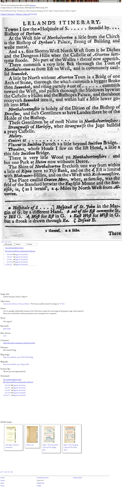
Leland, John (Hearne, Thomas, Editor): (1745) (33, 304)
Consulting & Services (43, 477)
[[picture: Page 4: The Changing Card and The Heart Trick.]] (72, 434)
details (33, 14)
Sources (22, 1)
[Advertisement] (17, 279)
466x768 (9, 262)
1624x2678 (8, 264)
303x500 (9, 254)
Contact (2, 480)
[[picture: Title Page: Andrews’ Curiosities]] (13, 434)
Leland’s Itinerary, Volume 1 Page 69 (15, 14)
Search (50, 1)
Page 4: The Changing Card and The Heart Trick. (71, 447)
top (12, 472)
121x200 (9, 259)
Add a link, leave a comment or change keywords (19, 343)
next (9, 242)
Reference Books (77, 477)
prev (3, 242)
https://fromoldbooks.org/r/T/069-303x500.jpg (18, 357)
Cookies (39, 485)
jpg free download (22, 254)
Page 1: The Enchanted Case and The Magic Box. (50, 447)
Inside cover (30, 445)
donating (33, 5)
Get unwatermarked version (14, 248)
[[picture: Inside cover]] (32, 434)
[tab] (9, 244)
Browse (16, 1)
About (35, 1)
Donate (9, 1)
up (6, 242)
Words (29, 1)
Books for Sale (40, 483)
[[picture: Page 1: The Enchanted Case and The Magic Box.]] (51, 434)
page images (7, 328)
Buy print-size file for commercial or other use (20, 251)
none (4, 336)
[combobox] (108, 1)
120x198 (9, 257)
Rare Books (43, 1)
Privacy (2, 485)
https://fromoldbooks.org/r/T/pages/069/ (16, 364)
